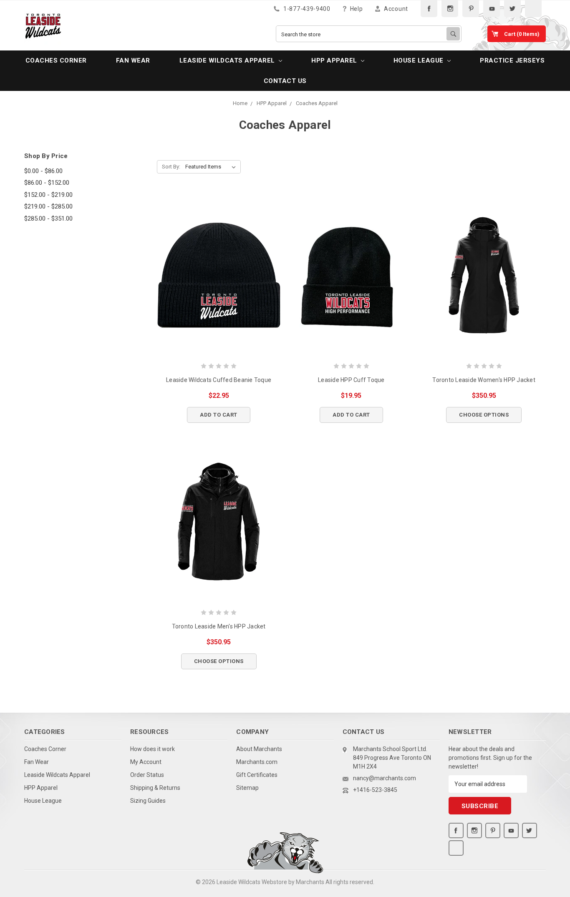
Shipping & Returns (155, 787)
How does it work (152, 749)
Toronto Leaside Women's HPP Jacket (483, 380)
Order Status (147, 774)
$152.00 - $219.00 (48, 194)
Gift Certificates (256, 774)
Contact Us (285, 81)
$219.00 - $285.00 (48, 206)
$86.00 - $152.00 (46, 182)
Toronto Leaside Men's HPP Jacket (219, 626)
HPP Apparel (335, 60)
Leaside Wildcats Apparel (228, 60)
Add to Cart (218, 415)
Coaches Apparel (317, 103)
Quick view (219, 275)
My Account (145, 762)
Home (240, 103)
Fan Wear (133, 60)
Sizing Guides (148, 800)
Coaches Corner (56, 60)
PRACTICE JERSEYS (512, 60)
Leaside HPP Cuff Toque (351, 380)
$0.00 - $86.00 (43, 171)
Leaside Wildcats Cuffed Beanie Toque (218, 380)
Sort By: (171, 166)
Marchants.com (256, 762)
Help (355, 8)
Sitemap (247, 787)
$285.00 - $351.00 (48, 218)
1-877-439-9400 (306, 8)
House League (419, 60)
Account (395, 8)
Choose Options (484, 415)
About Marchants (259, 749)
